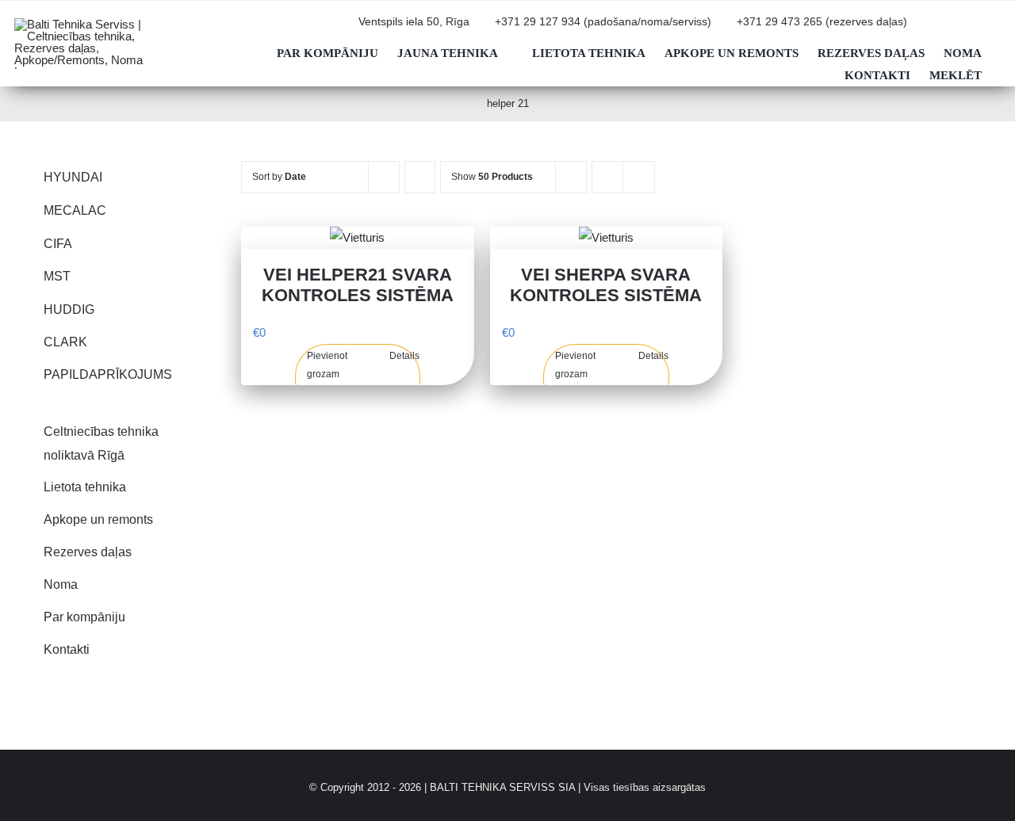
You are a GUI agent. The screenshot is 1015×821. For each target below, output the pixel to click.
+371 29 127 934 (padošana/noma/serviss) (603, 22)
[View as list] (638, 177)
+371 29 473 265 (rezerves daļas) (822, 22)
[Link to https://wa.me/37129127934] (949, 28)
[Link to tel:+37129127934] (486, 28)
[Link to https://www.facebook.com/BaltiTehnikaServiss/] (974, 28)
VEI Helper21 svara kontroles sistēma (358, 285)
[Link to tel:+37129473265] (728, 28)
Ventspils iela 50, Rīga (413, 22)
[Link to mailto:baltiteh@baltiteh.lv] (924, 28)
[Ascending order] (419, 177)
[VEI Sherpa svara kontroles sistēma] (606, 238)
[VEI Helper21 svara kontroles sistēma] (357, 238)
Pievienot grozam (327, 364)
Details (404, 355)
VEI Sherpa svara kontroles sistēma (606, 285)
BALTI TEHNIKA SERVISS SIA (502, 787)
